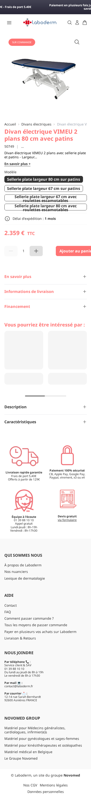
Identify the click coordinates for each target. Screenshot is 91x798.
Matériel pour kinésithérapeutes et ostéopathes (43, 745)
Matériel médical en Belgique (28, 751)
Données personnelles (45, 791)
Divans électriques (36, 124)
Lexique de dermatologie (24, 578)
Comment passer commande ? (29, 618)
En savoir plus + (17, 164)
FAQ (7, 612)
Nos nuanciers (16, 571)
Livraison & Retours (20, 638)
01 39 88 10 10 (14, 669)
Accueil (10, 124)
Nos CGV (30, 785)
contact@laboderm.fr (18, 686)
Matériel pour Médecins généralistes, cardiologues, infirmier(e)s (35, 730)
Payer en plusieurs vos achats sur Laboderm (40, 631)
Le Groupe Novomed (21, 758)
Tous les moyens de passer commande (35, 625)
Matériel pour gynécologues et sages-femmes (41, 738)
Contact (10, 605)
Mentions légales (54, 785)
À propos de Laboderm (22, 565)
